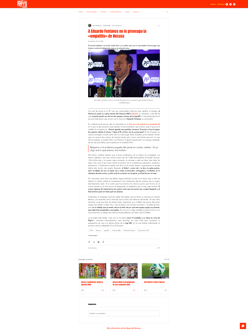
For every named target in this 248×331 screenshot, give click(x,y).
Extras (127, 12)
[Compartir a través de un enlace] (103, 242)
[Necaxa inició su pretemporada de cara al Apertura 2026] (124, 271)
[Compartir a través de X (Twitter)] (94, 242)
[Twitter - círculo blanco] (230, 4)
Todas (80, 12)
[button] (167, 12)
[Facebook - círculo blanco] (227, 4)
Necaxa (136, 12)
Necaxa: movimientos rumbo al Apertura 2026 (92, 283)
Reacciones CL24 (143, 230)
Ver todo (167, 259)
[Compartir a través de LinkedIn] (98, 242)
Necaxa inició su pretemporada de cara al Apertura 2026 (124, 283)
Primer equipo (92, 12)
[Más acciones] (159, 25)
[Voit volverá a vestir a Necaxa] (155, 271)
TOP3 (91, 230)
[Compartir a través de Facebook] (89, 242)
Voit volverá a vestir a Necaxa (154, 282)
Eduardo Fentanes (129, 230)
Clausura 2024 (116, 230)
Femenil (103, 12)
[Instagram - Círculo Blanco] (234, 4)
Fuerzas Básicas (115, 12)
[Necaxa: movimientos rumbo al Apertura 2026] (92, 271)
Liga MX (106, 230)
